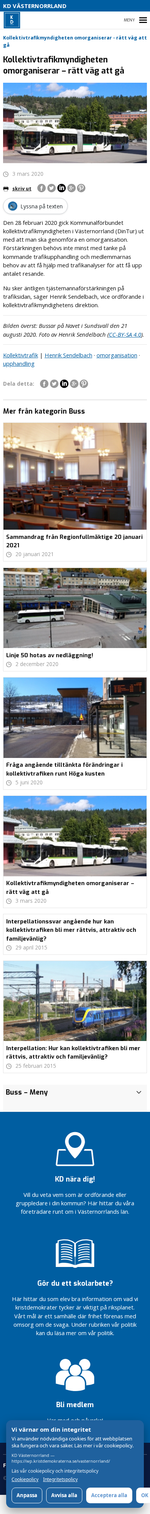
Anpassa (27, 1495)
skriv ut (22, 188)
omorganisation (117, 355)
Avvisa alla (64, 1495)
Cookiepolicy (25, 1479)
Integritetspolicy (60, 1479)
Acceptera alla (109, 1495)
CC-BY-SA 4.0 (125, 334)
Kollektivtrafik (20, 355)
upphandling (19, 363)
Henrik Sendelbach (68, 355)
